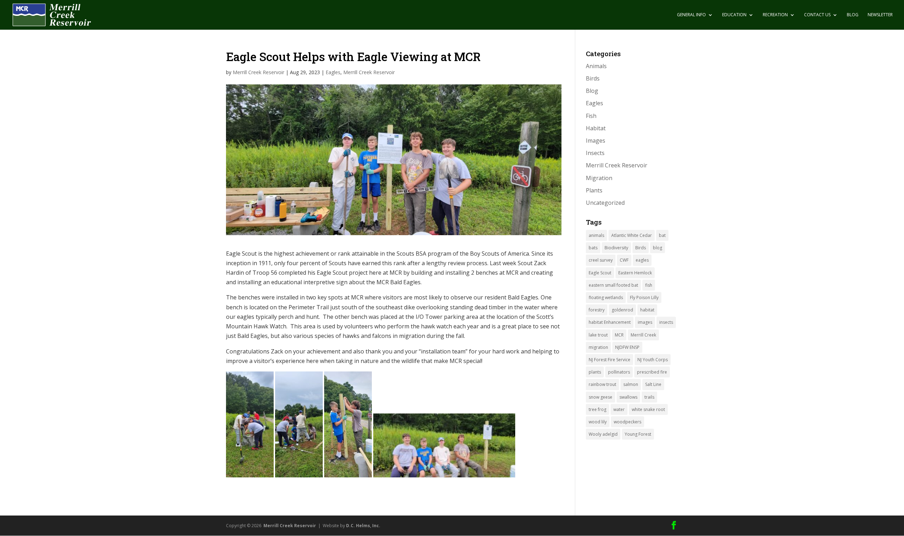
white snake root (648, 409)
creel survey (601, 260)
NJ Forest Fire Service (609, 360)
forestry (597, 310)
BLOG (852, 15)
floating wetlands (606, 297)
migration (598, 347)
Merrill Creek (643, 335)
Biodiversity (616, 248)
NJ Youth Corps (652, 360)
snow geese (600, 397)
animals (596, 235)
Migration (599, 178)
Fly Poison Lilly (644, 297)
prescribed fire (652, 372)
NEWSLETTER (880, 15)
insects (666, 322)
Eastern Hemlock (635, 273)
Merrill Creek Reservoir (258, 72)
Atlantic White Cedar (631, 235)
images (645, 322)
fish (648, 285)
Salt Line (653, 384)
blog (657, 248)
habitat (647, 310)
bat (662, 235)
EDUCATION (734, 15)
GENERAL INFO (691, 15)
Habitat (596, 128)
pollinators (619, 372)
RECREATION (775, 15)
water (619, 409)
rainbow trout (602, 384)
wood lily (598, 422)
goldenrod (622, 310)
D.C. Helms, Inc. (363, 526)
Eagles (333, 72)
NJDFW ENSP (627, 347)
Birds (593, 78)
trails (649, 397)
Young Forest (638, 434)
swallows (628, 397)
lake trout (598, 335)
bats (593, 248)
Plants (594, 190)
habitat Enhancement (610, 322)
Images (595, 140)
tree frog (597, 409)
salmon (630, 384)
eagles (642, 260)
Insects (595, 153)
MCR (619, 335)
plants (595, 372)
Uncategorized (605, 203)
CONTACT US (817, 15)
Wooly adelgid (603, 434)
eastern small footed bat (613, 285)
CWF (624, 260)
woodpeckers (627, 422)
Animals (596, 66)
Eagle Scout (600, 273)
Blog (592, 91)
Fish (591, 116)
